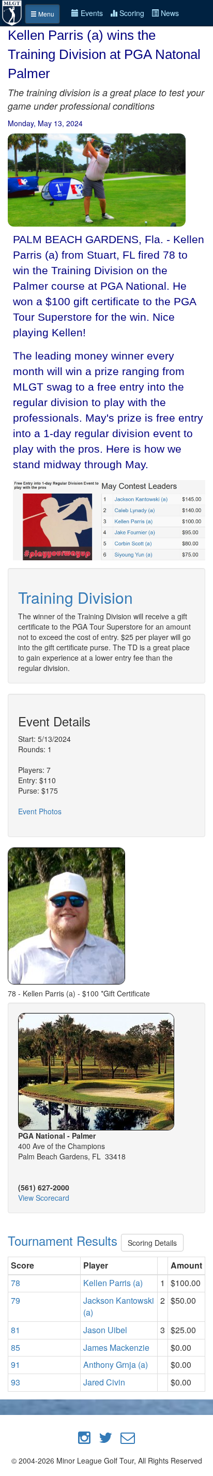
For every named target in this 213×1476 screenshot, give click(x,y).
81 (15, 1330)
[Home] (12, 12)
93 (15, 1382)
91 (15, 1364)
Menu (45, 13)
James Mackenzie (116, 1347)
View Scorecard (43, 1197)
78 (15, 1283)
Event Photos (40, 811)
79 (15, 1300)
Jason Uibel (105, 1330)
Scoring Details (152, 1243)
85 (15, 1347)
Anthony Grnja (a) (115, 1364)
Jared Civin (104, 1382)
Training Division (75, 597)
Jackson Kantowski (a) (118, 1306)
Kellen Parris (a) (113, 1283)
